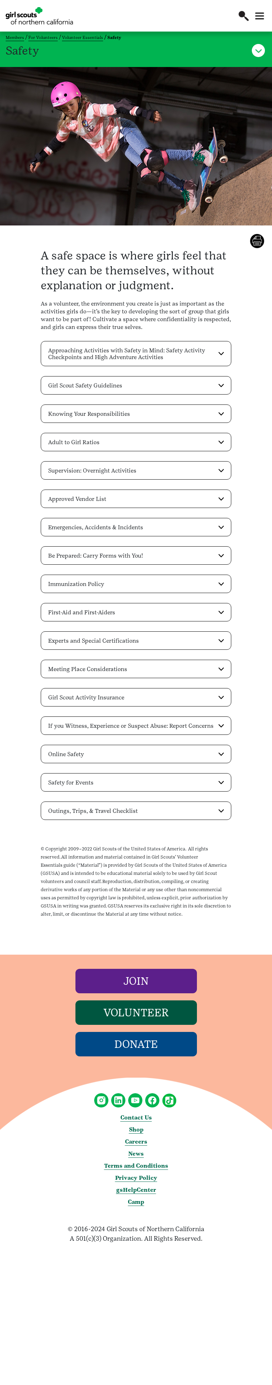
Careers (136, 1141)
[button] (243, 16)
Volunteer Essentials (82, 37)
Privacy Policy (136, 1177)
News (136, 1153)
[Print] (261, 241)
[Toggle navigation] (259, 16)
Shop (136, 1129)
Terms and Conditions (136, 1165)
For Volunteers (43, 37)
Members (15, 37)
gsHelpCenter (136, 1189)
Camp (136, 1202)
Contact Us (136, 1117)
